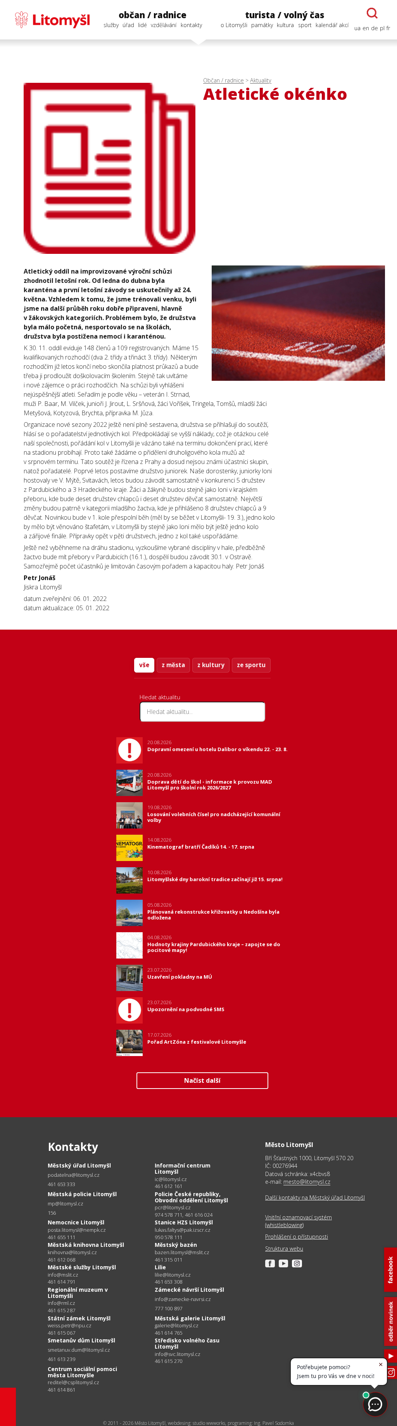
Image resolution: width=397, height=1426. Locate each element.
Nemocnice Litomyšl (76, 1222)
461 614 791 (61, 1281)
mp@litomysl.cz (65, 1204)
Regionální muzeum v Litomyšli (78, 1292)
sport (305, 25)
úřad (128, 25)
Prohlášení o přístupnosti (296, 1236)
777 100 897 (168, 1308)
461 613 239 (61, 1359)
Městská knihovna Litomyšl (86, 1244)
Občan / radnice (223, 80)
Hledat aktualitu (160, 697)
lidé (142, 25)
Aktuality (260, 80)
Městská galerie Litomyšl (190, 1318)
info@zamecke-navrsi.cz (183, 1299)
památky (262, 25)
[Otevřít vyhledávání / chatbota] (372, 13)
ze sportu (251, 665)
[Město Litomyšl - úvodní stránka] (48, 19)
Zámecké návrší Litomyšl (189, 1289)
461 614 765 (168, 1332)
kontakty (191, 25)
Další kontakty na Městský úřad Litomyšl (315, 1197)
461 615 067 (61, 1332)
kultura (285, 25)
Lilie (160, 1267)
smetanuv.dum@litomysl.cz (79, 1350)
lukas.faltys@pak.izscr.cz (183, 1230)
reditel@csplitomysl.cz (73, 1382)
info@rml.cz (61, 1303)
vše (144, 665)
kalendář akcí (332, 25)
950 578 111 (168, 1237)
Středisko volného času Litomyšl (187, 1343)
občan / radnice (152, 15)
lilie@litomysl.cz (173, 1275)
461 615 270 (168, 1361)
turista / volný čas (284, 15)
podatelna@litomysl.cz (74, 1175)
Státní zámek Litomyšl (79, 1318)
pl (382, 28)
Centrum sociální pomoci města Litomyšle (82, 1372)
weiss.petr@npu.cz (69, 1325)
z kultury (210, 665)
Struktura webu (284, 1248)
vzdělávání (163, 25)
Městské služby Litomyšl (82, 1267)
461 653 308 (168, 1281)
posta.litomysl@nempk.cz (77, 1230)
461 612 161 (168, 1186)
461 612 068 (61, 1259)
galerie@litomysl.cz (176, 1325)
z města (173, 665)
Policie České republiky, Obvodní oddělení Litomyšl (191, 1197)
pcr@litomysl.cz (173, 1207)
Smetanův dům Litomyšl (81, 1340)
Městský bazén (176, 1244)
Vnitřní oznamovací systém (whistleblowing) (298, 1221)
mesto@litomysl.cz (306, 1181)
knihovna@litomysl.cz (72, 1252)
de (374, 28)
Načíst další (202, 1080)
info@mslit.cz (63, 1275)
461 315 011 (168, 1259)
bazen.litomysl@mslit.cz (182, 1252)
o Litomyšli (234, 25)
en (365, 28)
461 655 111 (61, 1237)
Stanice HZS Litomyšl (184, 1222)
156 (52, 1212)
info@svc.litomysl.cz (177, 1354)
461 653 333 (61, 1184)
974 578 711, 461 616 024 (183, 1214)
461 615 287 (61, 1310)
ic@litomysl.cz (171, 1179)
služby (111, 25)
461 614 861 (61, 1389)
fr (388, 28)
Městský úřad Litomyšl (79, 1165)
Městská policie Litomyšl (82, 1194)
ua (357, 28)
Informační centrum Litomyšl (183, 1168)
